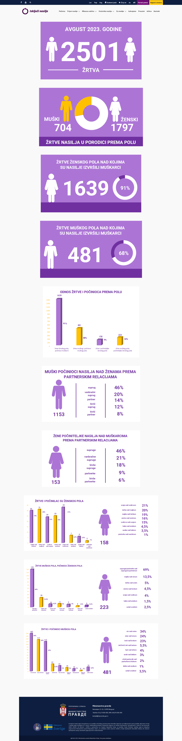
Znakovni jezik (111, 3)
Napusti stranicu (156, 3)
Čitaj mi (123, 3)
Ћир (95, 3)
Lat (90, 3)
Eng (101, 3)
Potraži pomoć (143, 3)
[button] (30, 2)
